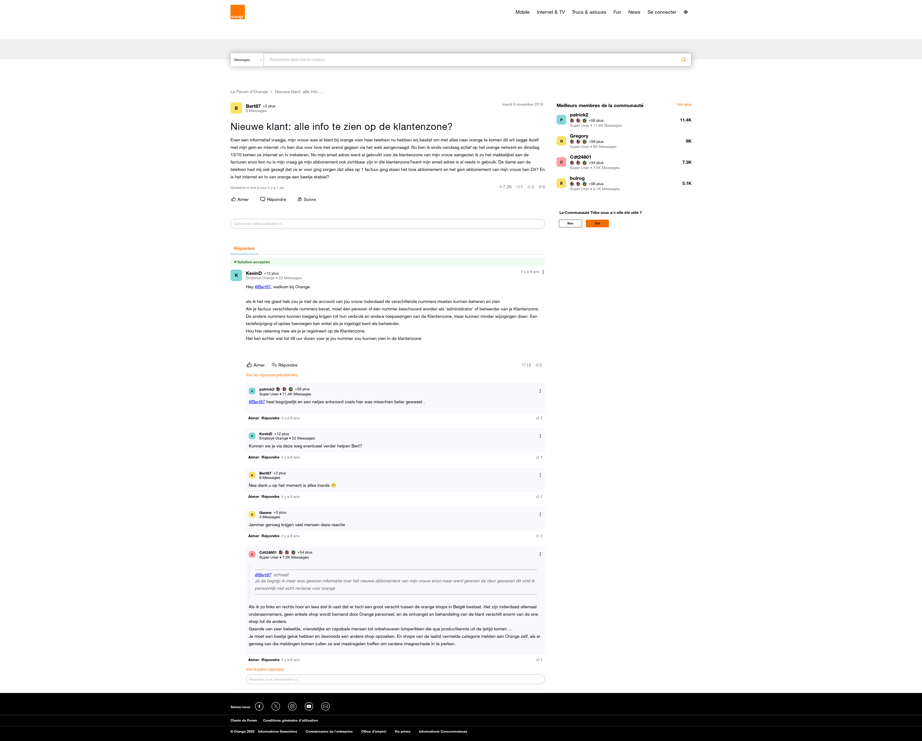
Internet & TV (551, 12)
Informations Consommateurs (443, 731)
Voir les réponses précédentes (271, 375)
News (634, 12)
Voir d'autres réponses (265, 669)
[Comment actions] (543, 272)
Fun (617, 12)
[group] (505, 186)
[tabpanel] (387, 471)
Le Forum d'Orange (249, 92)
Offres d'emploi (373, 731)
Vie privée (403, 731)
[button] (253, 418)
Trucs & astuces (589, 12)
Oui (597, 223)
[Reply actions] (540, 391)
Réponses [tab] (244, 248)
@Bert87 (263, 286)
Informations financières (277, 731)
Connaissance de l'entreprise (329, 731)
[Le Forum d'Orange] (237, 12)
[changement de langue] (686, 12)
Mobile (523, 12)
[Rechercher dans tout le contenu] (683, 59)
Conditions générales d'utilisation (290, 720)
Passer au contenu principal (25, 3)
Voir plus (684, 104)
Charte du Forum (243, 720)
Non (570, 223)
